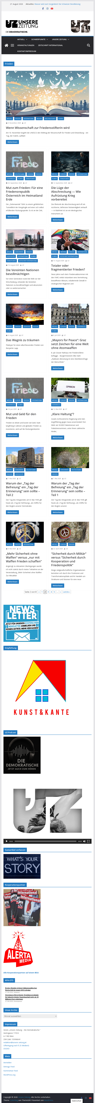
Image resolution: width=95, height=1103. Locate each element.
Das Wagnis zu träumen (22, 340)
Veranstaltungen (25, 45)
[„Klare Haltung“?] (70, 388)
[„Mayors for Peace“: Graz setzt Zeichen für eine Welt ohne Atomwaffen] (70, 314)
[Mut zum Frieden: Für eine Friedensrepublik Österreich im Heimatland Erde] (25, 161)
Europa (30, 174)
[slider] (45, 841)
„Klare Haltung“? (62, 414)
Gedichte (27, 326)
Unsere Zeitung (59, 39)
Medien (39, 118)
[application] (47, 811)
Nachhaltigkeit (50, 118)
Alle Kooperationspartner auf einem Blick (21, 972)
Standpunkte (30, 178)
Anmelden (7, 1062)
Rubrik (61, 118)
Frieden (18, 118)
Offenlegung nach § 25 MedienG (16, 1045)
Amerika (63, 252)
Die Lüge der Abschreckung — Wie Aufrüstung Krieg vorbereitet (66, 193)
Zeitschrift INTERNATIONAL (50, 45)
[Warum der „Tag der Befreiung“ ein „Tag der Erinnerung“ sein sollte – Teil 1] (70, 457)
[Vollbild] (88, 841)
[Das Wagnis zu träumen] (25, 314)
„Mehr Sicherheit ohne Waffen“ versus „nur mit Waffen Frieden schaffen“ (24, 557)
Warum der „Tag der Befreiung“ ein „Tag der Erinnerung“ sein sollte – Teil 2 (23, 489)
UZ (25, 123)
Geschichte (11, 256)
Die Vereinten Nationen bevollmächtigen (22, 272)
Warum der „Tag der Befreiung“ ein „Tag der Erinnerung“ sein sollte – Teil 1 (68, 489)
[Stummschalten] (84, 841)
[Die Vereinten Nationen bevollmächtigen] (25, 239)
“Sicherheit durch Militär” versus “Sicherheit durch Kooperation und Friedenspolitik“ (68, 559)
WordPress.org (9, 1075)
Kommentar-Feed (10, 1071)
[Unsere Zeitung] (47, 18)
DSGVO (6, 1048)
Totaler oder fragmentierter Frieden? (68, 267)
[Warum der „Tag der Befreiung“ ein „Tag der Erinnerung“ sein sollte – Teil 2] (25, 457)
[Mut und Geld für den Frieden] (25, 388)
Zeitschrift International (28, 261)
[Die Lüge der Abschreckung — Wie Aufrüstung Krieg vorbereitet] (70, 161)
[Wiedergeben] (6, 841)
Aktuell (21, 39)
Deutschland (19, 174)
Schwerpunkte (38, 39)
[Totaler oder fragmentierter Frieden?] (70, 239)
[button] (26, 39)
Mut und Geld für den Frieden (21, 416)
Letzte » (66, 592)
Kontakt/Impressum (26, 51)
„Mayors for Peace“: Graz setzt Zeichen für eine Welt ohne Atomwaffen (70, 344)
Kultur (35, 326)
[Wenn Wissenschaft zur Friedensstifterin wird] (47, 94)
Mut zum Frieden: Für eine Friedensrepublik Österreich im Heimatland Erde (24, 193)
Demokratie (19, 252)
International (29, 118)
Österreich (11, 178)
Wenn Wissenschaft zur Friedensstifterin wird (38, 128)
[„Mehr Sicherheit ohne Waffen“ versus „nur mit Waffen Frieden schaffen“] (25, 532)
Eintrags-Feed (8, 1066)
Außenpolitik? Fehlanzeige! (45, 3)
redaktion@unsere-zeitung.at (14, 1042)
